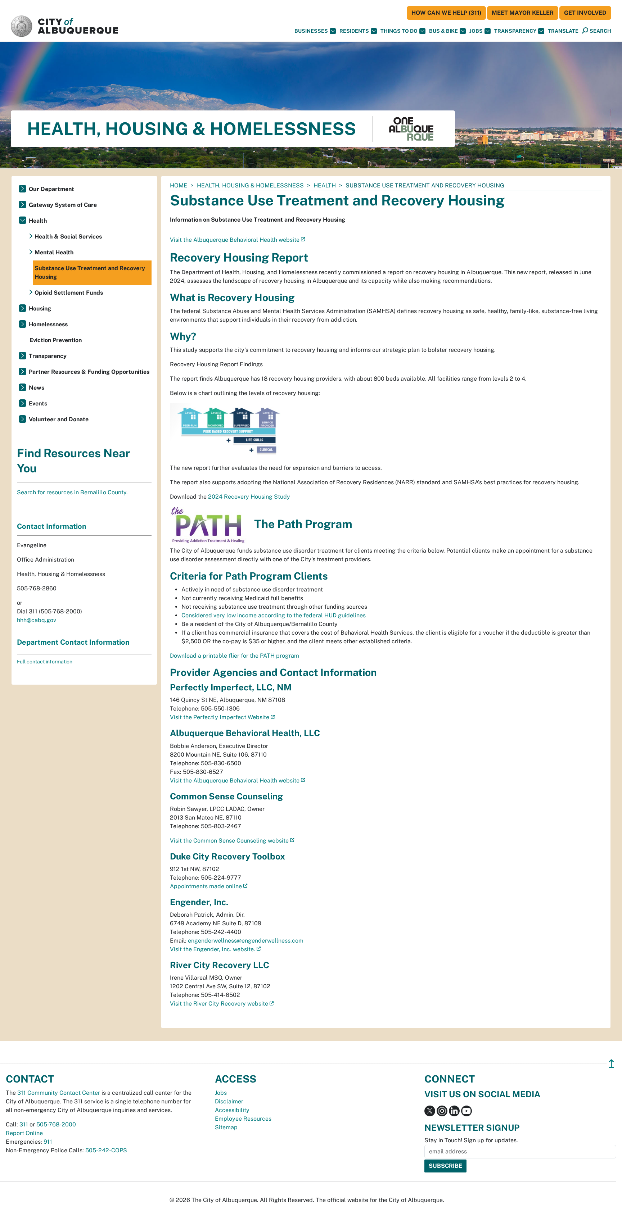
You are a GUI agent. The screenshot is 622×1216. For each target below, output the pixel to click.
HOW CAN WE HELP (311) (446, 12)
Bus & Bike (443, 31)
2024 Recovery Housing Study (249, 496)
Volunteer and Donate (59, 419)
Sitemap (226, 1127)
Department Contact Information (73, 642)
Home (178, 185)
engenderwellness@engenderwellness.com (245, 940)
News (36, 387)
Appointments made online (206, 886)
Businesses (311, 31)
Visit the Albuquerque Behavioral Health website (234, 239)
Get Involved (585, 12)
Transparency (515, 31)
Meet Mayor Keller (523, 12)
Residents (354, 31)
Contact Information (51, 526)
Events (38, 403)
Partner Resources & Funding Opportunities (89, 371)
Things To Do (399, 31)
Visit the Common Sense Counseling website (229, 840)
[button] (563, 31)
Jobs (476, 31)
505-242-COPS (106, 1150)
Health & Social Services (68, 236)
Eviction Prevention (56, 340)
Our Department (51, 189)
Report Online (24, 1133)
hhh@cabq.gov (36, 620)
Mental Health (54, 252)
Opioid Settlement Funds (69, 292)
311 (23, 1124)
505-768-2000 (56, 1124)
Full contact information (44, 661)
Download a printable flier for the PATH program (234, 655)
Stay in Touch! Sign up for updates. (471, 1140)
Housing (40, 308)
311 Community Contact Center (58, 1092)
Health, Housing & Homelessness (250, 185)
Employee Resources (243, 1118)
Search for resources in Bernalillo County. (72, 492)
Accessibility (232, 1110)
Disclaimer (229, 1101)
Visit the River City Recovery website (219, 1003)
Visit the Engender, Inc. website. (212, 949)
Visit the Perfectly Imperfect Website (219, 717)
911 (48, 1141)
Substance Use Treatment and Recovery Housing (90, 272)
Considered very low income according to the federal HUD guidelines (273, 615)
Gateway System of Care (63, 204)
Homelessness (48, 324)
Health (325, 185)
